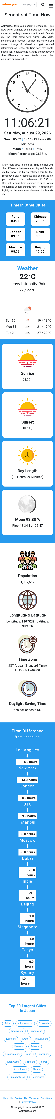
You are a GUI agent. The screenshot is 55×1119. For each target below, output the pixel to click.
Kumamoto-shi (17, 1077)
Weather (27, 268)
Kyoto (25, 1038)
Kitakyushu (13, 1061)
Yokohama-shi (25, 1023)
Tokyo (8, 1023)
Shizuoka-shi (20, 1069)
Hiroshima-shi (12, 1054)
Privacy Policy (28, 1102)
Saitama (35, 1046)
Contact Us (21, 1098)
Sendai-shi (43, 1054)
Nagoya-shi (17, 1031)
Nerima (36, 1069)
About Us (8, 1098)
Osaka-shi (44, 1023)
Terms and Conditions (40, 1098)
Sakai (44, 1061)
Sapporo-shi (36, 1031)
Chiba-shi (30, 1061)
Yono (28, 1054)
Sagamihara (38, 1077)
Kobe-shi (11, 1038)
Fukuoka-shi (41, 1038)
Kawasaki (19, 1046)
